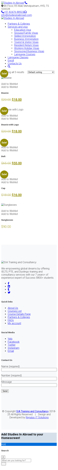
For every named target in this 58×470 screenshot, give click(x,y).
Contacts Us (15, 63)
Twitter (11, 344)
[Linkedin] (9, 286)
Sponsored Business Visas (29, 51)
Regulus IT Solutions (37, 417)
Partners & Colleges (19, 23)
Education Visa (22, 29)
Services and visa (18, 26)
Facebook (13, 341)
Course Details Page (19, 314)
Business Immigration (26, 39)
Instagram (13, 347)
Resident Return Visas (26, 45)
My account (14, 323)
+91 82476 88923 (14, 12)
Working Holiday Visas (26, 48)
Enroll (11, 60)
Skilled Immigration (25, 36)
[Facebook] (8, 283)
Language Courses (24, 54)
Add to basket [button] (9, 80)
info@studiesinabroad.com (16, 15)
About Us (13, 308)
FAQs (11, 320)
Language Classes (18, 57)
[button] (9, 83)
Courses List (15, 311)
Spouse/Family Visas (26, 32)
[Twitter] (9, 292)
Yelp (10, 338)
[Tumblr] (8, 289)
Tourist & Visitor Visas (26, 42)
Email (11, 350)
